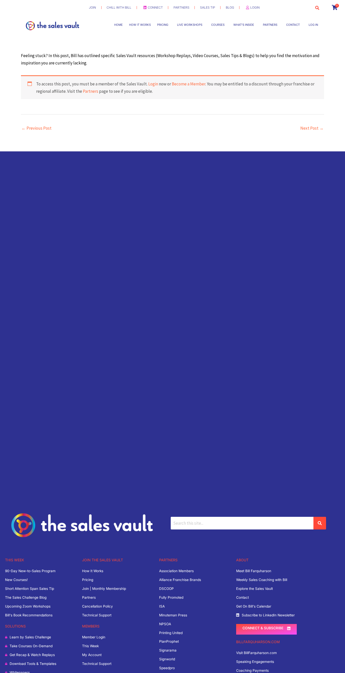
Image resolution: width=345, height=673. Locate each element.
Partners (270, 25)
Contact (293, 25)
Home (118, 25)
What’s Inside (243, 25)
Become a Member (188, 84)
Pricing (162, 25)
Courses (218, 25)
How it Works (140, 25)
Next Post (312, 128)
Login (153, 84)
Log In (313, 25)
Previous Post (36, 128)
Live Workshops (189, 25)
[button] (164, 25)
